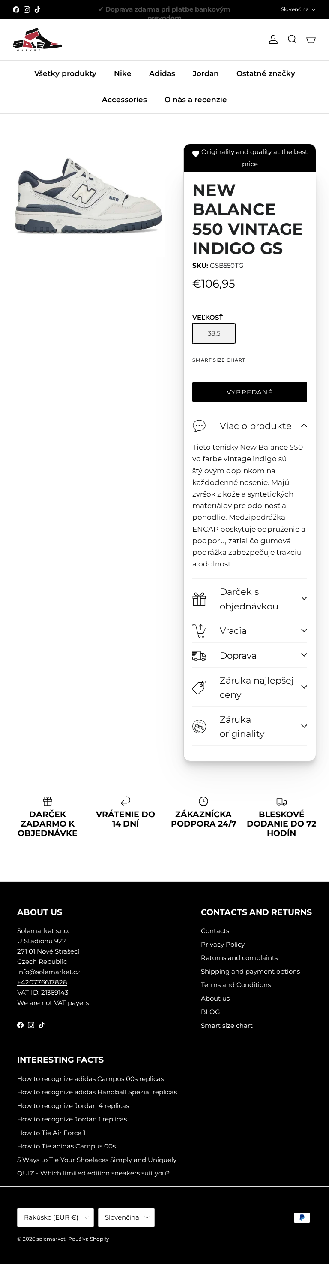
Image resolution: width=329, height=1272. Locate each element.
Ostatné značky (265, 73)
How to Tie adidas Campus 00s (66, 1146)
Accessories (124, 99)
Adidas (162, 73)
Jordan (206, 73)
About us (215, 998)
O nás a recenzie (195, 99)
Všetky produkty (65, 73)
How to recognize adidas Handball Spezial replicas (97, 1092)
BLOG (210, 1012)
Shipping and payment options (250, 971)
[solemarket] (37, 39)
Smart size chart (218, 360)
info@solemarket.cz (48, 972)
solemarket (51, 1239)
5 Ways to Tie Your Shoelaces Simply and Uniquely (96, 1160)
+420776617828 (42, 982)
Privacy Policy (223, 944)
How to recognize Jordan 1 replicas (72, 1119)
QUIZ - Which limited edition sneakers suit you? (93, 1173)
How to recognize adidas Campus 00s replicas (90, 1079)
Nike (123, 73)
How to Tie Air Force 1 (51, 1133)
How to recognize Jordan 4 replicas (73, 1106)
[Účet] (271, 39)
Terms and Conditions (236, 985)
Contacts (215, 931)
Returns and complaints (239, 958)
